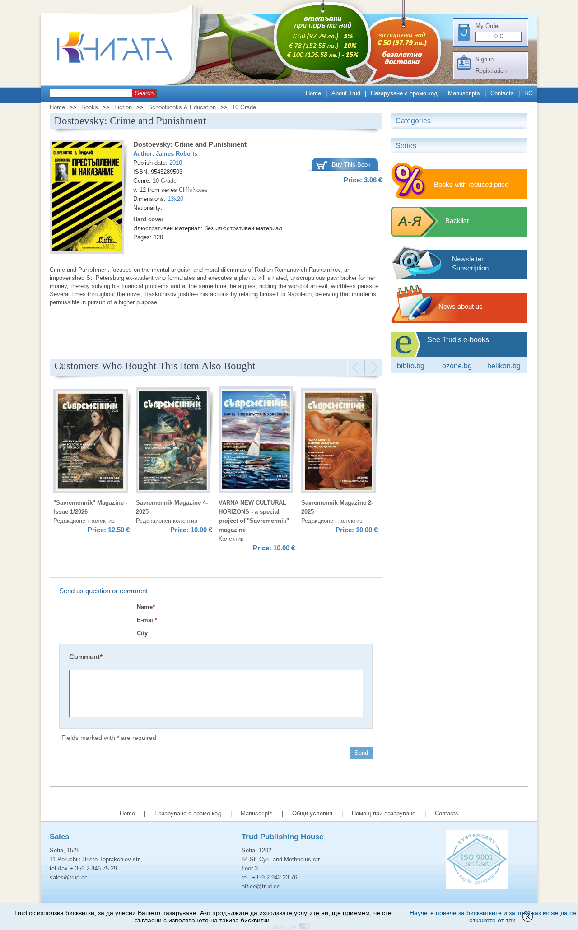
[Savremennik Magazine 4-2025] (173, 441)
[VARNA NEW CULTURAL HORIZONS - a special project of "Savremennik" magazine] (256, 441)
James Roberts (176, 153)
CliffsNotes (193, 189)
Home (313, 93)
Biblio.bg (410, 366)
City (142, 633)
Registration (491, 70)
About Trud (345, 93)
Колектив (231, 538)
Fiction (123, 107)
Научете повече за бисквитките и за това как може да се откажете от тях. (493, 916)
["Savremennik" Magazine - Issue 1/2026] (90, 442)
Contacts (502, 93)
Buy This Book (351, 164)
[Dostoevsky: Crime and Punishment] (87, 198)
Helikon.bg (504, 366)
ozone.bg (457, 366)
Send (361, 752)
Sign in (484, 59)
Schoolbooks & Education (182, 107)
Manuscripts (464, 93)
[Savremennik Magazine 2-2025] (338, 442)
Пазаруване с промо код (404, 93)
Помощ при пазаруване (383, 813)
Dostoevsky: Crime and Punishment (190, 144)
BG (528, 93)
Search (144, 93)
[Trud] (124, 82)
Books (89, 107)
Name (146, 607)
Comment (86, 656)
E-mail (147, 620)
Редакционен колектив (84, 520)
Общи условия (312, 813)
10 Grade (244, 107)
